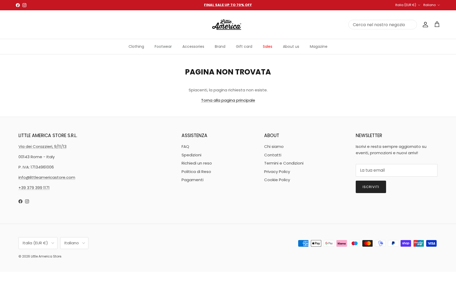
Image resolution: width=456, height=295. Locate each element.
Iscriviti (371, 186)
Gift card (244, 46)
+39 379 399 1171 (34, 187)
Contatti (272, 155)
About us (291, 46)
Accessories (193, 46)
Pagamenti (192, 179)
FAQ (185, 146)
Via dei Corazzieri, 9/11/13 (42, 146)
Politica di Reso (196, 171)
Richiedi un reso (197, 163)
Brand (220, 46)
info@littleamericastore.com (46, 177)
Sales (267, 46)
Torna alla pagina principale (228, 100)
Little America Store (46, 256)
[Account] (424, 24)
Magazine (318, 46)
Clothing (136, 46)
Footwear (163, 46)
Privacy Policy (277, 171)
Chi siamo (274, 146)
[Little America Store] (226, 25)
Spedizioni (191, 155)
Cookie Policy (277, 179)
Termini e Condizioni (283, 163)
